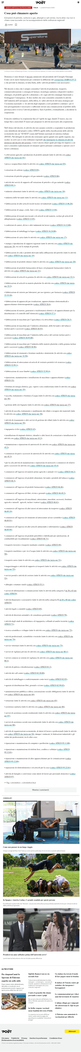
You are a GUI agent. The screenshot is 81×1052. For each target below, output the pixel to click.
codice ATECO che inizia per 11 (54, 197)
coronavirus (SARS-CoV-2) (65, 79)
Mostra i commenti (40, 790)
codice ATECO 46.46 (54, 487)
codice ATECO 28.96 (27, 347)
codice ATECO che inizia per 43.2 (27, 438)
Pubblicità (15, 1038)
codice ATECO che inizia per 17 (53, 237)
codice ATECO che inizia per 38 (29, 414)
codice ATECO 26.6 (42, 304)
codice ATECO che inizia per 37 (57, 404)
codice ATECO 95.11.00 (59, 743)
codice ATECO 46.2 (66, 471)
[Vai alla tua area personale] (78, 2)
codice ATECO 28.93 (33, 328)
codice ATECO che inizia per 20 (62, 261)
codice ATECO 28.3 (63, 319)
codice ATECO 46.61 (49, 502)
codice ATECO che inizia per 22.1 (60, 277)
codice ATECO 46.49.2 (55, 493)
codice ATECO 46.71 (39, 538)
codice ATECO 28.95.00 (22, 337)
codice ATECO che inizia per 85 (43, 700)
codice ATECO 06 (51, 176)
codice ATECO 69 (33, 608)
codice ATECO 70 (59, 615)
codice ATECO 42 (27, 429)
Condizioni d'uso (55, 1038)
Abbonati (72, 1031)
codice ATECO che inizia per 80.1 (53, 651)
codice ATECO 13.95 (25, 219)
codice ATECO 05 (31, 170)
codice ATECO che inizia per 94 (21, 734)
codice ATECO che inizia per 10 (51, 191)
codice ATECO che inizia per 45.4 (44, 465)
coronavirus (15, 783)
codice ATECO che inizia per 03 (52, 163)
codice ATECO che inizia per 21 (27, 270)
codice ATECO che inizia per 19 (21, 255)
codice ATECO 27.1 (47, 313)
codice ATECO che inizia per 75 (49, 645)
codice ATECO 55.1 (35, 584)
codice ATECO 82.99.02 (54, 685)
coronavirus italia (29, 783)
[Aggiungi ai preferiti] (16, 24)
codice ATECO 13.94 (47, 209)
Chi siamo (5, 1038)
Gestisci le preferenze (38, 1038)
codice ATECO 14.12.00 (60, 225)
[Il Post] (40, 2)
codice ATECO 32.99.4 (40, 371)
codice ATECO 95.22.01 (60, 767)
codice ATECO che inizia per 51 (47, 560)
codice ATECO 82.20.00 (34, 673)
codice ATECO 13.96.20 (62, 203)
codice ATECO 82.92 (57, 679)
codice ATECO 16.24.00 (45, 231)
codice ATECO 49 (53, 544)
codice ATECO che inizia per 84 (21, 694)
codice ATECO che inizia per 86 (51, 706)
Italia (35, 8)
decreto (30, 76)
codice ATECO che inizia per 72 (58, 630)
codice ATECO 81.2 (42, 667)
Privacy (24, 1038)
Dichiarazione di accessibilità (13, 1040)
